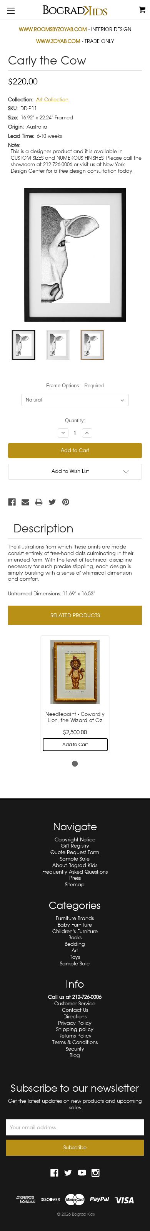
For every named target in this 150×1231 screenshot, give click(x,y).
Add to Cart (75, 745)
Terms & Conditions (75, 1042)
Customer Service (74, 1003)
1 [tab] (75, 764)
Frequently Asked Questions (75, 872)
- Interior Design (75, 29)
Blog (75, 1055)
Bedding (75, 944)
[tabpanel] (75, 693)
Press (75, 878)
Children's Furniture (75, 931)
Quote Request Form (74, 852)
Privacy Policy (75, 1023)
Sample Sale (75, 859)
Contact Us (75, 1010)
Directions (75, 1016)
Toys (75, 957)
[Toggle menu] (10, 10)
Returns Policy (75, 1036)
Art (75, 950)
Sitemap (75, 884)
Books (75, 937)
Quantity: (75, 420)
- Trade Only (75, 41)
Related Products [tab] (75, 615)
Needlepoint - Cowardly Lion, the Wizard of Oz (75, 717)
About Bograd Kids (74, 865)
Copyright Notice (75, 839)
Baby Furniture (75, 925)
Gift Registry (75, 846)
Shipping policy (74, 1029)
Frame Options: (75, 385)
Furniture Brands (75, 918)
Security (75, 1049)
